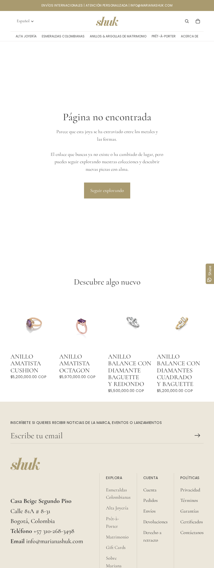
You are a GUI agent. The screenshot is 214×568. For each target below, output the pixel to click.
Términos (189, 500)
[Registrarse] (197, 435)
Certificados (191, 522)
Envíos (149, 511)
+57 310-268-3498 (54, 531)
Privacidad (190, 490)
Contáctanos (192, 532)
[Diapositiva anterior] (112, 322)
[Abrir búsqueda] (187, 21)
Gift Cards (116, 547)
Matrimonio (117, 537)
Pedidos (150, 500)
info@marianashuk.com (54, 541)
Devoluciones (155, 522)
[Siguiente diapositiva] (151, 322)
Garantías (189, 511)
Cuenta (150, 490)
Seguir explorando (107, 190)
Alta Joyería (117, 508)
